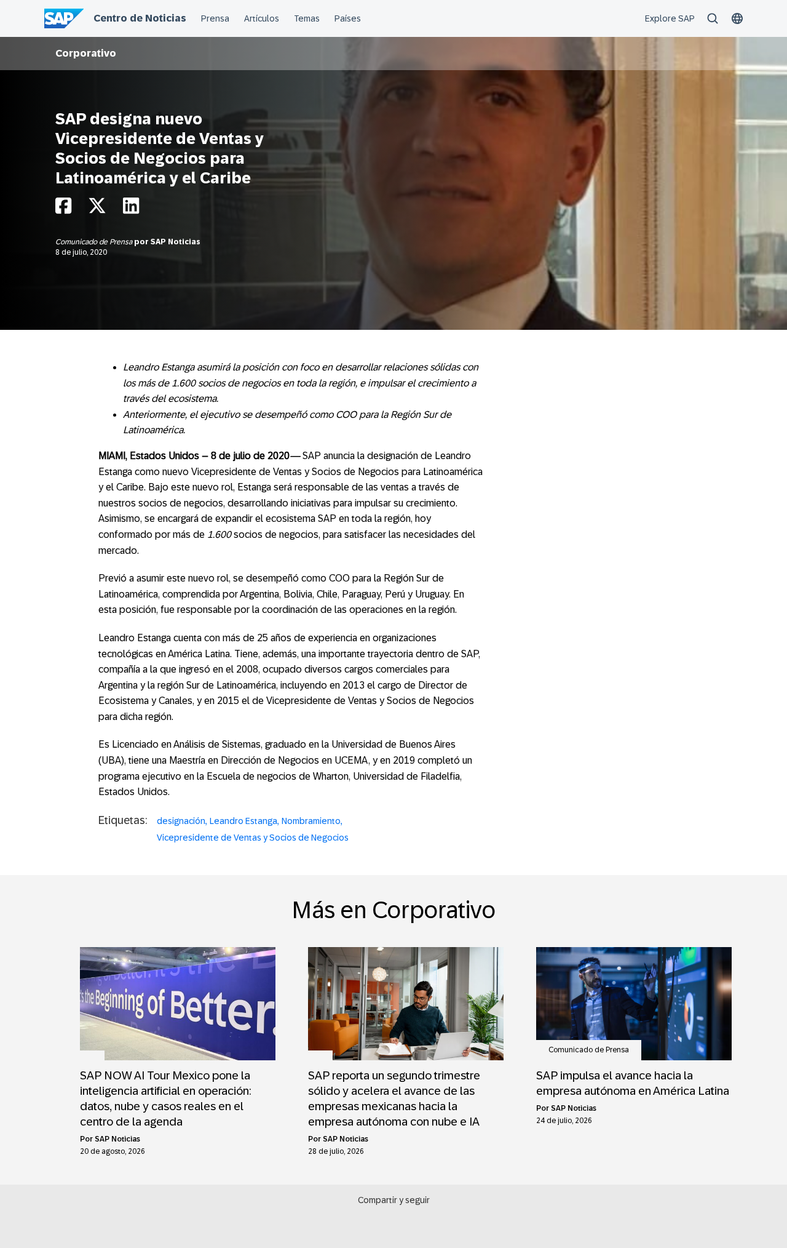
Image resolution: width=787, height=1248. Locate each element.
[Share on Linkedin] (131, 209)
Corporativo (85, 53)
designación (181, 821)
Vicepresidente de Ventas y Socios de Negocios (253, 837)
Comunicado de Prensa (94, 242)
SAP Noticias (175, 242)
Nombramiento (311, 821)
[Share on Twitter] (97, 209)
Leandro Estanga (243, 821)
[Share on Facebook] (63, 209)
